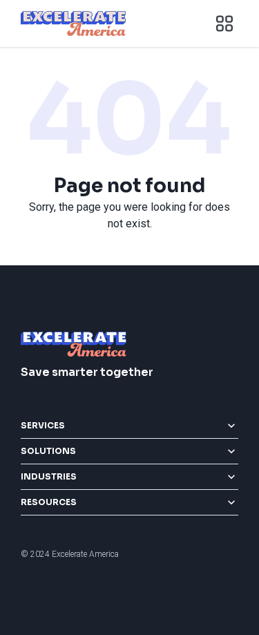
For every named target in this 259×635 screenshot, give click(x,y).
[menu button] (224, 23)
